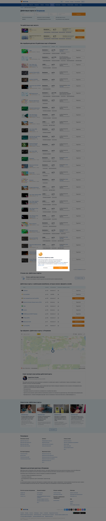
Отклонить (45, 267)
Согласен (60, 267)
